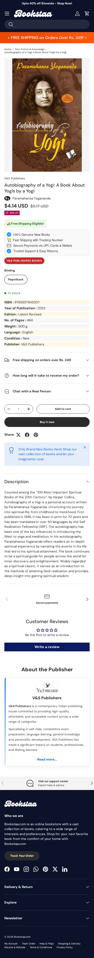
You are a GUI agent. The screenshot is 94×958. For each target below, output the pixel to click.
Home (7, 49)
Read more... (47, 759)
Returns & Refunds (14, 947)
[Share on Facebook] (27, 434)
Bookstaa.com (22, 936)
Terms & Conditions (41, 947)
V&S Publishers (14, 178)
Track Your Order (22, 856)
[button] (87, 13)
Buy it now (47, 422)
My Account (11, 943)
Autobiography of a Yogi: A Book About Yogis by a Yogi (35, 52)
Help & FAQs (47, 943)
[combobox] (47, 24)
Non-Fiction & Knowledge (29, 49)
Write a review (47, 647)
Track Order (28, 943)
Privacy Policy (65, 947)
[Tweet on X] (18, 434)
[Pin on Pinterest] (35, 434)
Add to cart (63, 409)
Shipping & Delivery (69, 943)
